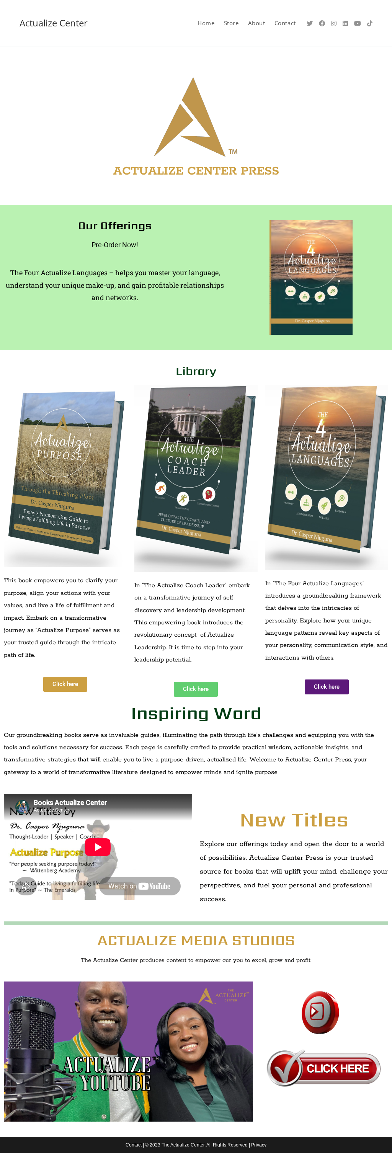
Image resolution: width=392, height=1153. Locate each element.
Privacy (258, 1145)
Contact (134, 1145)
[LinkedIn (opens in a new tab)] (345, 23)
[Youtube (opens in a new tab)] (357, 23)
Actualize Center (54, 22)
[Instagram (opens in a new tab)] (334, 23)
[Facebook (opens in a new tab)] (322, 23)
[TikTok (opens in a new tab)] (370, 23)
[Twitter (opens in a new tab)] (310, 23)
